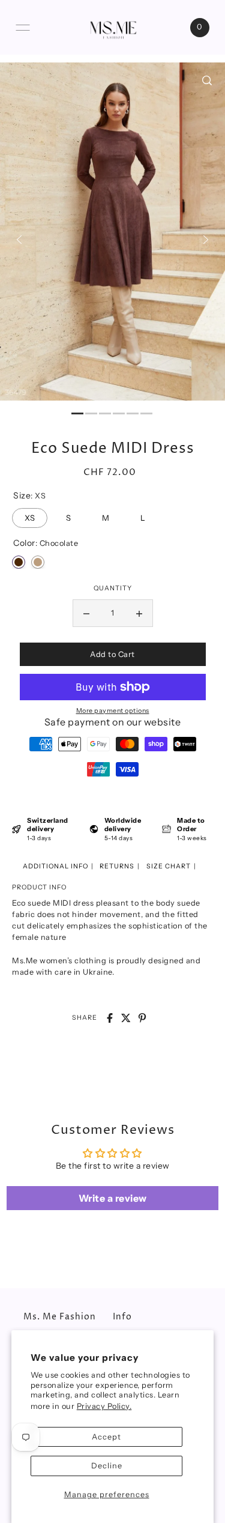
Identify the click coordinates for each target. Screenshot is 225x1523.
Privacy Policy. (104, 1406)
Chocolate (18, 562)
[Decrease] (86, 613)
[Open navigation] (23, 27)
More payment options (112, 711)
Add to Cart (112, 654)
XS (29, 515)
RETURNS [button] (117, 866)
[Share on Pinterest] (142, 1018)
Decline (106, 1465)
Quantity (113, 588)
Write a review (113, 1198)
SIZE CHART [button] (168, 866)
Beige (37, 562)
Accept (106, 1436)
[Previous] (19, 239)
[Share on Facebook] (110, 1018)
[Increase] (139, 613)
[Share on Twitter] (126, 1018)
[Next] (206, 239)
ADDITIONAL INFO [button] (55, 866)
